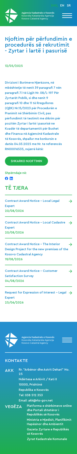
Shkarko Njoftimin (26, 161)
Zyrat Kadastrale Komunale (47, 439)
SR (69, 5)
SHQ (54, 5)
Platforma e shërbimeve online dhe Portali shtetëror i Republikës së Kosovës (49, 410)
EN (62, 5)
